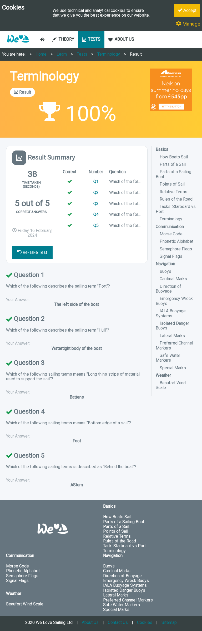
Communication (170, 226)
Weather (163, 375)
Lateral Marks (172, 335)
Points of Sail (172, 184)
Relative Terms (173, 191)
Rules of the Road (176, 199)
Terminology (108, 54)
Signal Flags (171, 256)
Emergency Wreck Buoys (126, 580)
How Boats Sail (174, 156)
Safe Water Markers (168, 358)
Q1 (96, 181)
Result (136, 54)
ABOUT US (124, 39)
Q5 (96, 225)
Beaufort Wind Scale (171, 385)
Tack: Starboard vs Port (124, 545)
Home (41, 54)
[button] (18, 45)
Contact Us (118, 622)
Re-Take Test (34, 252)
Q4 (96, 214)
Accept (189, 10)
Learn (62, 54)
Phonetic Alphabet (176, 241)
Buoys (165, 271)
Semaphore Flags (176, 248)
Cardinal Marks (173, 278)
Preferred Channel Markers (174, 345)
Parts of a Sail (173, 164)
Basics (162, 149)
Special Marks (173, 367)
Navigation (165, 263)
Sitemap (169, 622)
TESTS (94, 39)
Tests (82, 54)
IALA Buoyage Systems (171, 313)
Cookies (144, 622)
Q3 (96, 203)
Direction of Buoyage (168, 289)
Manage (190, 24)
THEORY (66, 39)
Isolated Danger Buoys (172, 326)
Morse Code (171, 233)
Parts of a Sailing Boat (123, 521)
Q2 (96, 192)
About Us (90, 622)
